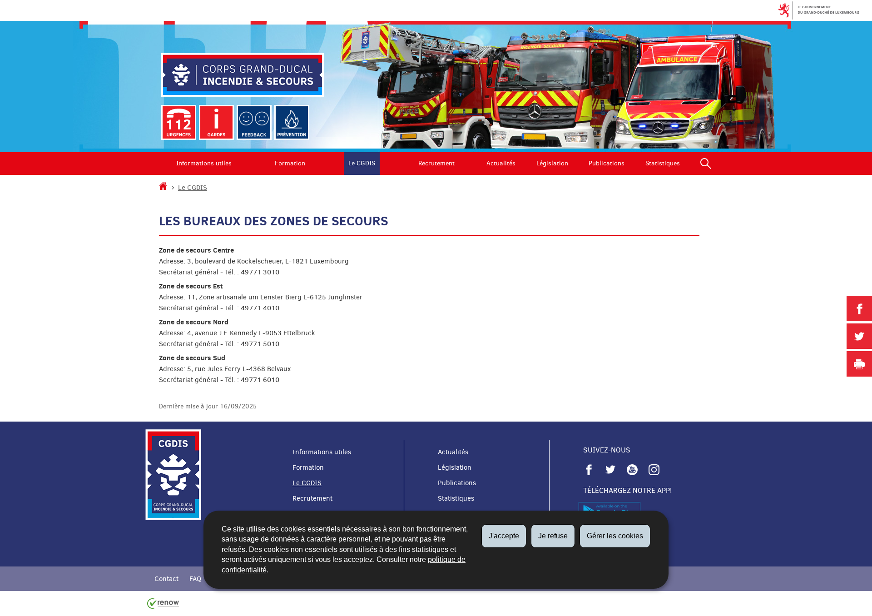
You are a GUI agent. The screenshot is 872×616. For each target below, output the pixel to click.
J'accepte (504, 536)
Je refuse (553, 536)
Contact (166, 578)
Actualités (500, 163)
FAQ (195, 578)
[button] (706, 163)
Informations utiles (204, 163)
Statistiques (662, 163)
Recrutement (436, 163)
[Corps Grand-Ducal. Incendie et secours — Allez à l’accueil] (242, 75)
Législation (552, 163)
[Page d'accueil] (163, 187)
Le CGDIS (361, 163)
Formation (290, 163)
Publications (606, 163)
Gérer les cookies (615, 536)
